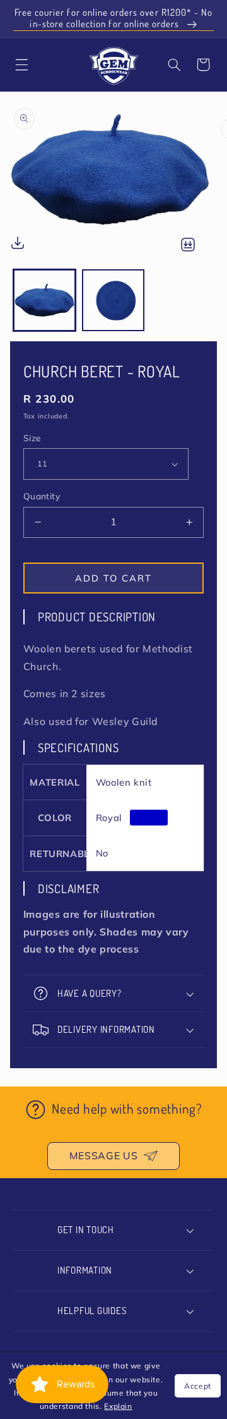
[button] (174, 64)
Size (32, 437)
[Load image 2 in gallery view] (113, 300)
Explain (118, 1406)
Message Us (103, 1155)
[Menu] (21, 64)
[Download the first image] (17, 245)
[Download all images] (188, 245)
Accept (197, 1386)
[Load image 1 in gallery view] (44, 300)
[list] (113, 180)
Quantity (41, 495)
